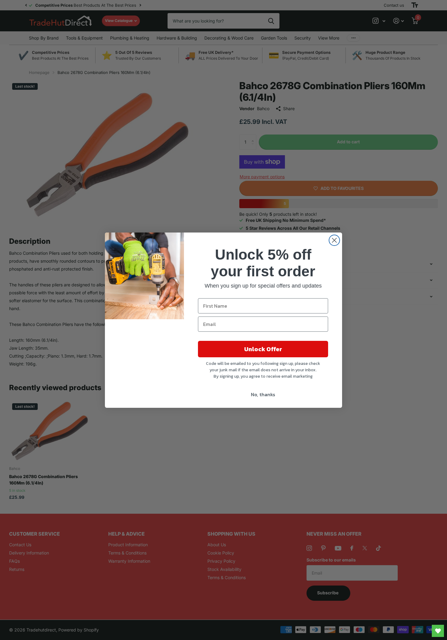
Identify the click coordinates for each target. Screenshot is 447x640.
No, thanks (263, 394)
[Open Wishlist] (438, 631)
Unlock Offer (263, 349)
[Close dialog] (334, 240)
